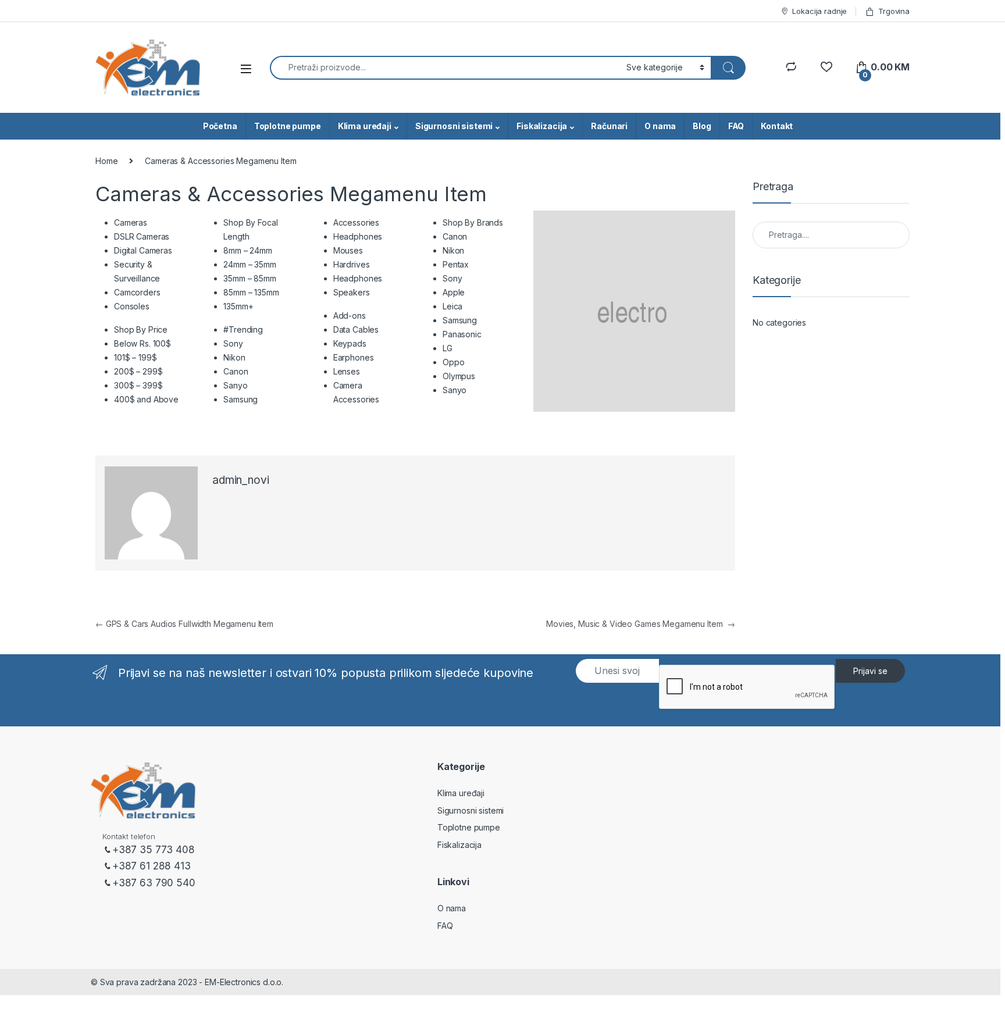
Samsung (240, 399)
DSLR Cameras (141, 236)
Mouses (348, 250)
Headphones (358, 236)
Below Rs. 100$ (142, 343)
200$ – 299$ (138, 371)
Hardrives (351, 264)
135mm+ (238, 306)
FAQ (736, 126)
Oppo (453, 362)
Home (106, 161)
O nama (660, 126)
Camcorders (137, 292)
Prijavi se (870, 671)
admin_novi (240, 480)
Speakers (351, 292)
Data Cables (356, 329)
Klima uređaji (364, 126)
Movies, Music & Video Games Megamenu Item (640, 624)
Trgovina (894, 11)
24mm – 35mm (249, 264)
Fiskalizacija (541, 126)
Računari (609, 126)
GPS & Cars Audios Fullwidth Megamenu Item (184, 624)
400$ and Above (146, 399)
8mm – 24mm (247, 250)
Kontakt (777, 126)
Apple (454, 292)
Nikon (234, 357)
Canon (235, 371)
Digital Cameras (143, 250)
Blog (702, 126)
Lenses (346, 371)
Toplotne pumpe (287, 126)
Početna (220, 126)
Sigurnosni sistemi (454, 126)
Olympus (459, 376)
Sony (233, 343)
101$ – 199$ (135, 357)
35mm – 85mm (249, 278)
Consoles (131, 306)
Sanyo (235, 385)
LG (447, 348)
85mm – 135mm (251, 292)
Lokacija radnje (819, 11)
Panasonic (462, 334)
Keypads (349, 343)
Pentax (456, 264)
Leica (452, 306)
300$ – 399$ (138, 385)
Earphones (353, 357)
